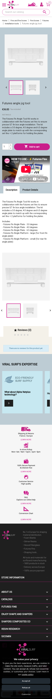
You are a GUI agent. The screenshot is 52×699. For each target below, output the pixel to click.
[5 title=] (27, 334)
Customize (26, 694)
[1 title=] (15, 334)
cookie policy (27, 674)
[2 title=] (18, 334)
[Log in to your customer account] (41, 4)
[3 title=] (21, 334)
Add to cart (31, 146)
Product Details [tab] (30, 189)
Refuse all (26, 688)
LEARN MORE (26, 440)
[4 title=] (24, 334)
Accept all (26, 681)
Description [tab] (11, 189)
